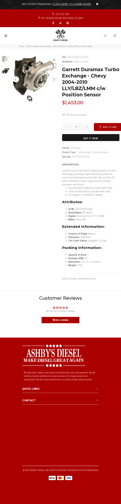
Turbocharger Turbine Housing (92, 152)
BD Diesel (76, 147)
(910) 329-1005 (62, 14)
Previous (16, 79)
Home (21, 46)
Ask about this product (76, 115)
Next (54, 79)
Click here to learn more (72, 4)
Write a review (60, 319)
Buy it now (91, 138)
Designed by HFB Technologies (83, 470)
